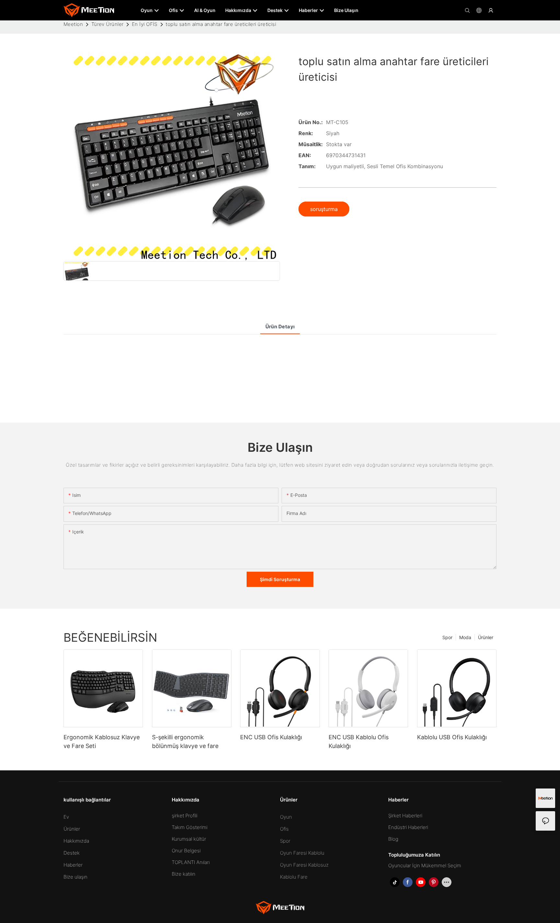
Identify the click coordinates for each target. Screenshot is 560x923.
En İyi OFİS (145, 24)
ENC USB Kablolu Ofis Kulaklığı (359, 741)
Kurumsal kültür (189, 839)
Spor (447, 637)
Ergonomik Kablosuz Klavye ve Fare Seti (102, 741)
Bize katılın (183, 874)
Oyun (286, 817)
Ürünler (485, 637)
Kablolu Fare (294, 877)
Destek (72, 853)
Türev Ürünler (107, 24)
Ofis (284, 829)
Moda (465, 637)
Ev (66, 817)
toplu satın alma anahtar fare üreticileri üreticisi (221, 24)
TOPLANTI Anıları (191, 862)
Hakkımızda (76, 841)
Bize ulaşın (76, 877)
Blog (393, 839)
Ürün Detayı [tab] (280, 326)
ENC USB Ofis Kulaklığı (271, 737)
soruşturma (324, 209)
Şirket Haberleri (405, 815)
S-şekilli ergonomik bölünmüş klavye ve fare (185, 741)
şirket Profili (184, 815)
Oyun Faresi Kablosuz (304, 865)
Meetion (73, 24)
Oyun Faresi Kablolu (302, 853)
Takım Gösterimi (189, 827)
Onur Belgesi (186, 850)
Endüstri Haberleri (408, 827)
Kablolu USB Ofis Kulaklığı (452, 737)
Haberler (73, 865)
